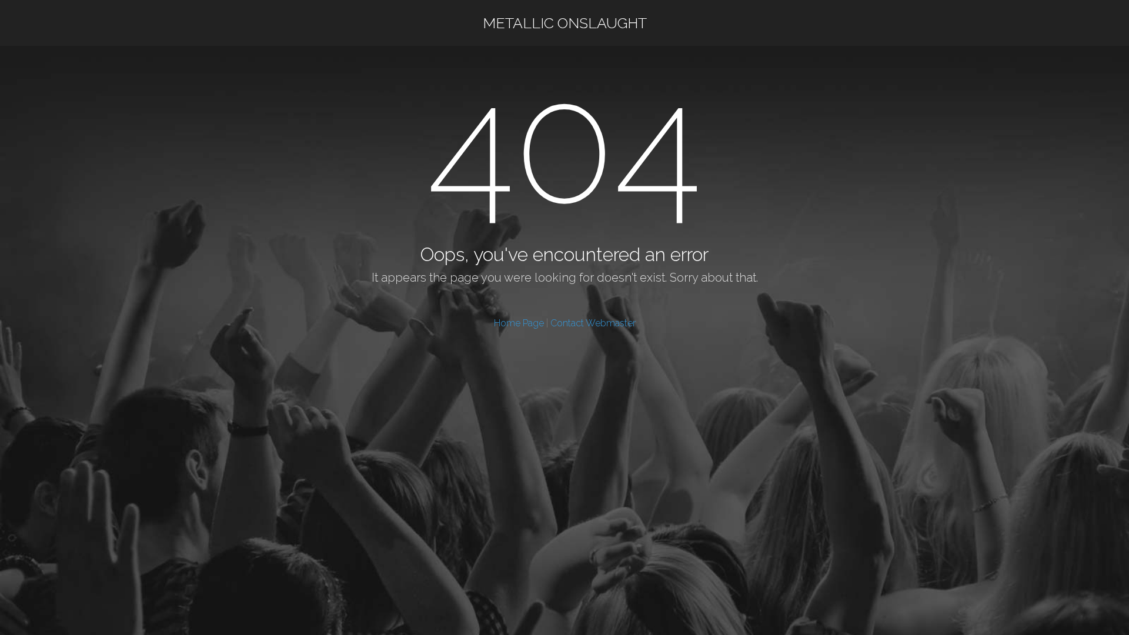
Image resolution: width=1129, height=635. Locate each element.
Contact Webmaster (593, 323)
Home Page (519, 323)
